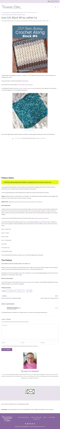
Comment (5, 325)
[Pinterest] (34, 424)
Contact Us (37, 419)
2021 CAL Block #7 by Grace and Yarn (50, 297)
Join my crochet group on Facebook (27, 88)
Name (3, 342)
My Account (54, 1)
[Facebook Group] (32, 424)
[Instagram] (28, 424)
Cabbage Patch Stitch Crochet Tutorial (17, 201)
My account (52, 417)
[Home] (1, 12)
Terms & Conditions (36, 417)
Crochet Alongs (21, 14)
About (45, 417)
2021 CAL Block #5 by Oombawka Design (11, 297)
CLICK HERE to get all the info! (26, 84)
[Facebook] (26, 424)
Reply (56, 308)
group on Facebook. (27, 282)
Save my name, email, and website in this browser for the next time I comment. (20, 346)
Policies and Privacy (23, 417)
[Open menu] (55, 7)
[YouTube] (30, 424)
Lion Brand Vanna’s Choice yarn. (41, 218)
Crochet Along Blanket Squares (9, 14)
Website (43, 342)
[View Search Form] (58, 7)
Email (23, 342)
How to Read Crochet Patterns (35, 201)
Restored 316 (42, 426)
